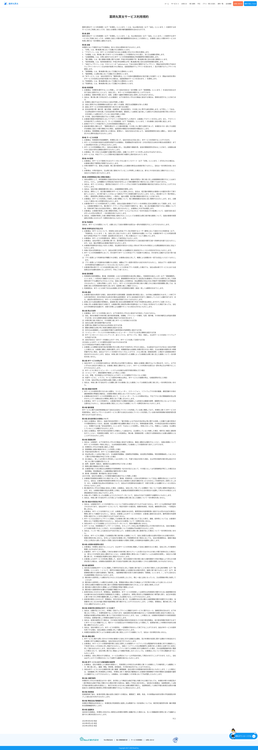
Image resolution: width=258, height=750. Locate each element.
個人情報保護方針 (122, 740)
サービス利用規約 (136, 740)
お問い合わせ (150, 740)
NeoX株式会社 (108, 740)
